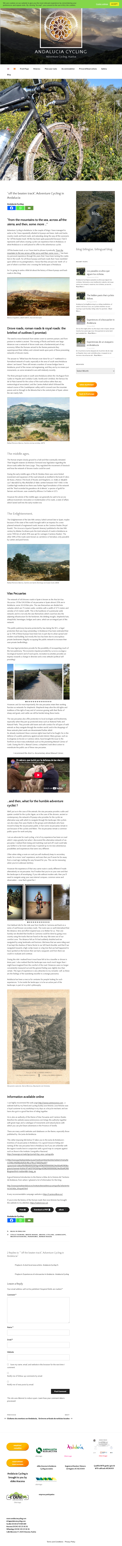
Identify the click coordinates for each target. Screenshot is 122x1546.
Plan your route (51, 69)
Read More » (80, 287)
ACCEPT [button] (114, 4)
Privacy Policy (70, 1542)
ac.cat (45, 1203)
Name (10, 1327)
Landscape (60, 1235)
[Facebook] (11, 208)
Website (10, 1352)
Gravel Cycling (46, 1235)
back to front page (86, 394)
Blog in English (18, 1231)
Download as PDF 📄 (42, 1210)
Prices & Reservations (88, 69)
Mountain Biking (18, 1236)
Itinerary (36, 69)
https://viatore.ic (36, 1203)
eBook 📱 (62, 1210)
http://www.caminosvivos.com (50, 1103)
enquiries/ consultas (18, 1446)
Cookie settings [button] (102, 4)
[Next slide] (68, 682)
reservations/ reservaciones (17, 1462)
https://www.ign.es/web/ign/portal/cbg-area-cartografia (30, 1154)
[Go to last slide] (9, 682)
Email (10, 1340)
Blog (9, 75)
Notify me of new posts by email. (20, 1385)
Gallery (104, 69)
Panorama (33, 1236)
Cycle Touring (17, 1235)
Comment (11, 1295)
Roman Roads (45, 1236)
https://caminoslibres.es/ (53, 1194)
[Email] (29, 208)
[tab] (26, 701)
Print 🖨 (23, 1210)
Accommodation (68, 69)
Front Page (24, 69)
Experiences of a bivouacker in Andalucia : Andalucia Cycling (46, 1274)
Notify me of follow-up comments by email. (25, 1376)
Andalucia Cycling (61, 51)
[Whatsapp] (20, 208)
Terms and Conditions (55, 1542)
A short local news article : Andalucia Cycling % (40, 1265)
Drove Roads (32, 1235)
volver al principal (86, 385)
